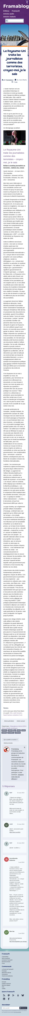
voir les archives (17, 1012)
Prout (3, 963)
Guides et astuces (6, 983)
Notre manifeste (6, 958)
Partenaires (5, 974)
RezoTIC (23, 730)
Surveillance (11, 732)
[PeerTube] (13, 996)
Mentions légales (6, 985)
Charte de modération (7, 976)
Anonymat (4, 730)
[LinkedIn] (4, 999)
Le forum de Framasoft (7, 969)
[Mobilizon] (18, 996)
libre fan (12, 931)
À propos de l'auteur (10, 739)
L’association (5, 956)
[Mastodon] (8, 996)
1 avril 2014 (21, 862)
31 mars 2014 (20, 792)
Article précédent (9, 721)
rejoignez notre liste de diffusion (17, 777)
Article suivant (21, 721)
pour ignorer (7, 363)
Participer (4, 971)
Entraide (4, 981)
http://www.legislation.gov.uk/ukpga (18, 941)
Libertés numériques (11, 728)
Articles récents (8, 743)
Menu (7, 11)
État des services (6, 961)
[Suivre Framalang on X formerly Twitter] (24, 747)
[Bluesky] (22, 996)
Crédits (3, 988)
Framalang (9, 80)
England (10, 730)
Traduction (17, 732)
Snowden (4, 732)
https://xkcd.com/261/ (15, 832)
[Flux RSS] (4, 996)
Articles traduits (9, 17)
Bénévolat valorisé (6, 972)
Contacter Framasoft (7, 960)
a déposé (16, 598)
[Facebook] (8, 999)
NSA (15, 730)
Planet (18, 730)
